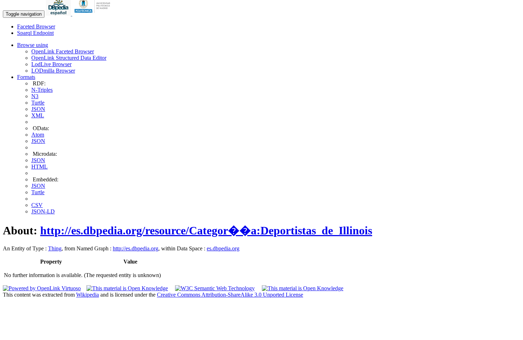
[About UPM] (93, 14)
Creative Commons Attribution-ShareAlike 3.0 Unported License (230, 295)
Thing (55, 248)
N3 (34, 96)
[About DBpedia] (59, 14)
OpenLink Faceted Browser (62, 51)
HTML (39, 167)
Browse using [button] (32, 45)
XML (37, 115)
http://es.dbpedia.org (135, 248)
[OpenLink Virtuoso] (42, 288)
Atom (37, 135)
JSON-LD (43, 211)
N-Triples (42, 90)
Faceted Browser (36, 26)
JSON (38, 109)
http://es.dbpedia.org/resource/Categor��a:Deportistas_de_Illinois (206, 230)
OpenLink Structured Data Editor (68, 58)
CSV (37, 205)
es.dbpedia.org (223, 248)
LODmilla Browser (53, 71)
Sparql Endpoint (35, 33)
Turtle (37, 103)
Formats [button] (26, 77)
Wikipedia (87, 295)
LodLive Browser (51, 64)
